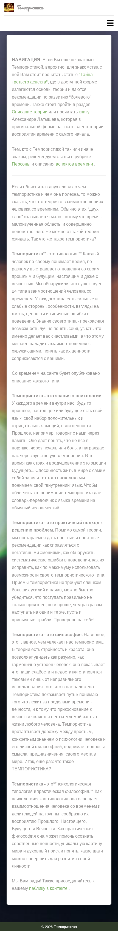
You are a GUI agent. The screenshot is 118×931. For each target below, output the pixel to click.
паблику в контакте (49, 888)
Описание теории (29, 111)
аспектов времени (75, 164)
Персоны (21, 164)
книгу (84, 111)
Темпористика (30, 7)
